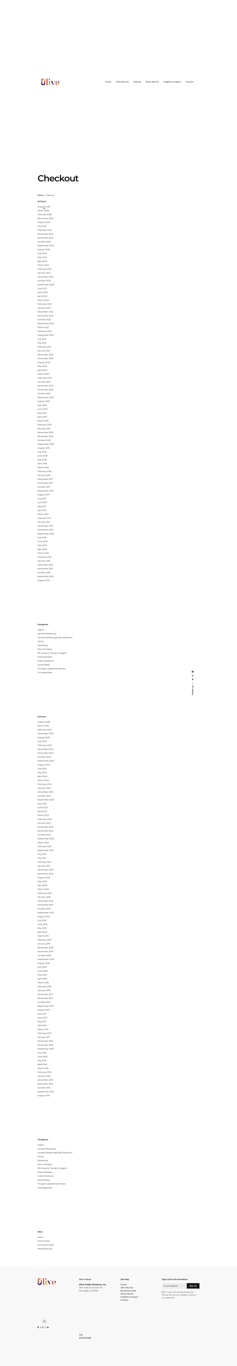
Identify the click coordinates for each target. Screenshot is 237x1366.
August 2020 (44, 362)
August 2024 (44, 249)
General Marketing (47, 633)
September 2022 (46, 323)
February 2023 (45, 304)
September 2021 (46, 335)
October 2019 (44, 393)
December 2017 (45, 479)
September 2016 (46, 534)
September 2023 (46, 284)
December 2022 (45, 312)
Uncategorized (45, 1188)
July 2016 (42, 537)
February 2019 (44, 424)
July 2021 (42, 339)
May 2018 (42, 460)
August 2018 (44, 448)
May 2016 (42, 545)
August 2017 (44, 494)
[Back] (44, 208)
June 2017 (42, 502)
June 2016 (42, 541)
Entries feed (43, 1241)
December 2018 (45, 432)
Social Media (44, 665)
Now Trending (45, 649)
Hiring (41, 641)
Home (123, 1284)
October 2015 (44, 572)
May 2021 (42, 343)
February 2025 (45, 230)
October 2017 (44, 487)
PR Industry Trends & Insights (52, 653)
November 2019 (45, 390)
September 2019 (46, 397)
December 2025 (45, 218)
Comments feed (46, 1245)
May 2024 (42, 257)
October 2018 (44, 440)
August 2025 (44, 222)
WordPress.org (45, 1249)
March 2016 (43, 553)
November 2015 (45, 568)
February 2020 (45, 378)
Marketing (43, 645)
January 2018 (44, 475)
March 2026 (43, 726)
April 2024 (42, 261)
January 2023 (44, 308)
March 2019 (43, 421)
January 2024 (44, 273)
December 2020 (46, 354)
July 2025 (42, 226)
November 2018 (45, 436)
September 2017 (46, 491)
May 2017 (42, 506)
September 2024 (46, 245)
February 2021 (44, 347)
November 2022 (45, 316)
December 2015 (45, 565)
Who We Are (126, 1287)
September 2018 (46, 444)
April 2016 (42, 549)
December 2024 (46, 234)
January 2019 (44, 428)
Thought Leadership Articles (51, 669)
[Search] (44, 1321)
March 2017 (43, 514)
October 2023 (44, 280)
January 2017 (44, 522)
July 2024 (42, 253)
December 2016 (45, 526)
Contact (124, 1300)
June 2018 (42, 456)
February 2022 (45, 331)
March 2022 (43, 327)
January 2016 (44, 561)
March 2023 (43, 300)
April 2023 (42, 296)
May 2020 (42, 366)
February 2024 (45, 269)
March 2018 (43, 467)
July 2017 (42, 498)
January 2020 (44, 382)
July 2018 (42, 452)
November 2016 (45, 530)
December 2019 (45, 386)
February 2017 (44, 518)
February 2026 (45, 214)
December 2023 (45, 277)
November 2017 (45, 483)
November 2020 (46, 358)
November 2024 (46, 238)
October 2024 (44, 242)
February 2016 (44, 557)
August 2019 (44, 401)
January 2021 (44, 350)
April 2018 (42, 463)
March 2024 (43, 265)
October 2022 (44, 319)
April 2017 (42, 510)
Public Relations (45, 661)
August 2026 (44, 722)
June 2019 (42, 409)
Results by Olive (128, 1291)
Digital (41, 630)
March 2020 (43, 374)
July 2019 (42, 405)
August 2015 (44, 580)
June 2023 (43, 292)
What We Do (126, 1294)
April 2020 (42, 370)
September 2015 (46, 576)
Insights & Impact (129, 1297)
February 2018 (44, 471)
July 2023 (42, 288)
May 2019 (42, 413)
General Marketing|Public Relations (55, 637)
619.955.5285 (85, 1338)
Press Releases (45, 657)
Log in (41, 1237)
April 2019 (42, 417)
